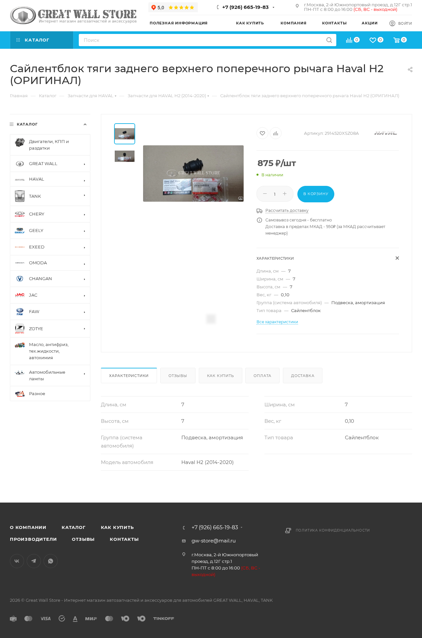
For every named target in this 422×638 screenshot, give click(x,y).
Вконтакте (17, 561)
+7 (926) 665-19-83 (245, 7)
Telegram (34, 561)
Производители (33, 539)
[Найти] (329, 40)
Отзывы (177, 375)
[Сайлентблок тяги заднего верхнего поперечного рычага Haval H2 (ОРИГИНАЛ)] (193, 173)
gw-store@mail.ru (214, 540)
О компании (28, 527)
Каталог (74, 527)
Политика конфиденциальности (333, 530)
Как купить (220, 375)
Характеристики (129, 375)
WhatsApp (51, 561)
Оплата (262, 375)
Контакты (124, 539)
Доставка (302, 375)
